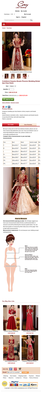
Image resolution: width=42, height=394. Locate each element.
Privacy (25, 378)
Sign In (18, 17)
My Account (27, 14)
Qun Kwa (9, 28)
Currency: (8, 14)
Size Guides (13, 376)
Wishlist (17, 11)
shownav (4, 24)
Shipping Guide (15, 102)
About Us (11, 378)
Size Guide (11, 124)
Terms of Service (33, 378)
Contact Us (18, 378)
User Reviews (28, 124)
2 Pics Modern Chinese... (30, 331)
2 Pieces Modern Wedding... (11, 331)
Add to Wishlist (6, 102)
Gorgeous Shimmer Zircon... (29, 361)
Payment (31, 376)
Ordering (5, 376)
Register (24, 17)
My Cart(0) (24, 11)
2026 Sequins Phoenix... (11, 361)
